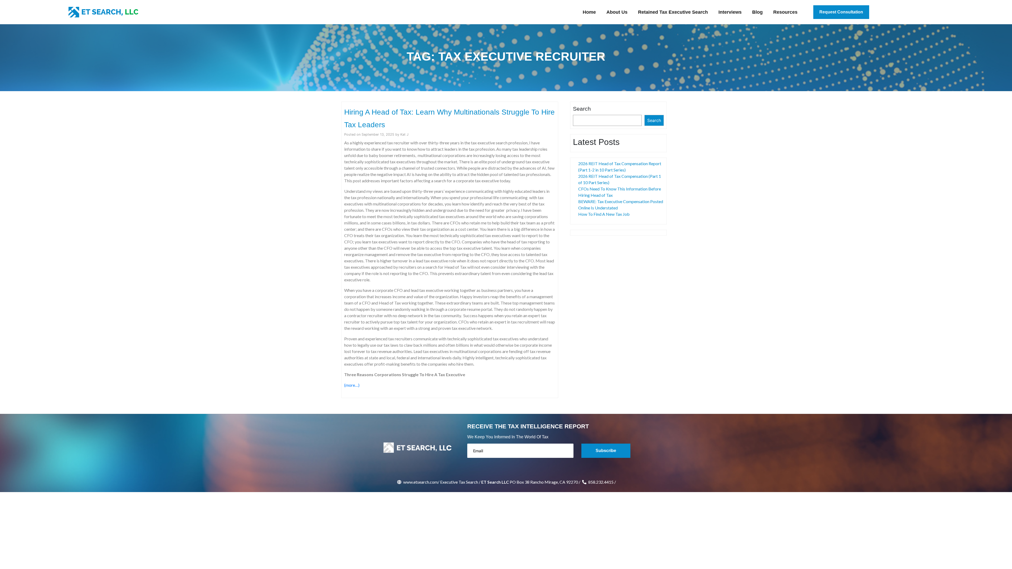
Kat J (404, 134)
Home (589, 12)
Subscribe (606, 450)
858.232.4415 (600, 481)
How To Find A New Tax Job (604, 214)
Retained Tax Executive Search (673, 12)
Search (582, 109)
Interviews (730, 12)
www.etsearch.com (420, 481)
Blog (757, 12)
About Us (616, 12)
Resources (785, 12)
